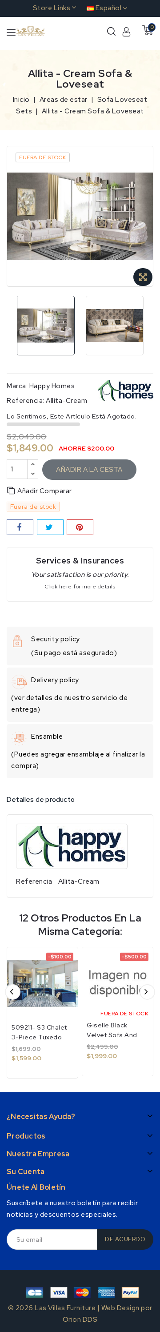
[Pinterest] (80, 527)
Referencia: (25, 400)
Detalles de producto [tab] (41, 799)
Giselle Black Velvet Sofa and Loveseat (112, 1035)
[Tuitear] (50, 527)
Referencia (34, 881)
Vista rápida (65, 963)
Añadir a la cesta (89, 469)
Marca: (17, 386)
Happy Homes (52, 386)
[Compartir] (20, 527)
